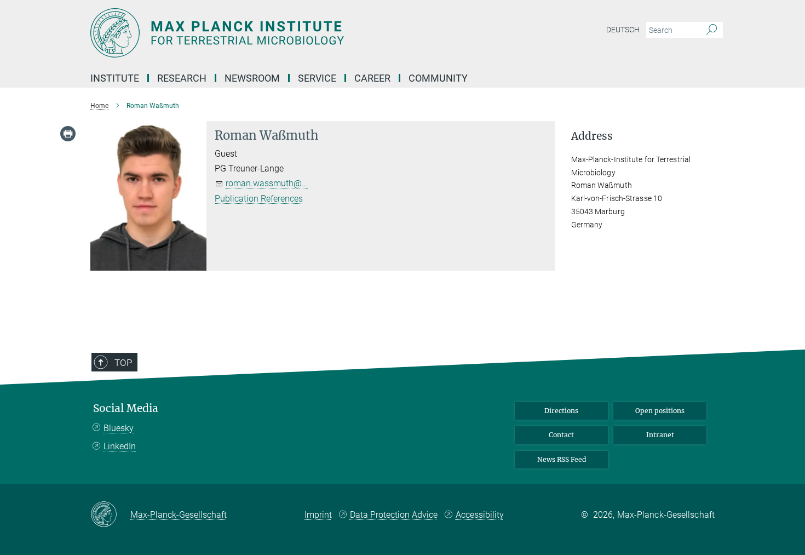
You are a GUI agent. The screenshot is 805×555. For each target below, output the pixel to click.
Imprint (318, 515)
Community (438, 78)
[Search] (711, 30)
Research (181, 78)
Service (317, 78)
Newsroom (252, 78)
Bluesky (119, 428)
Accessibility (480, 515)
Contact (561, 435)
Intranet (660, 435)
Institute (114, 78)
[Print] (68, 133)
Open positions (660, 411)
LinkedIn (120, 446)
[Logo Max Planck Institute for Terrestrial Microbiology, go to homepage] (295, 33)
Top (123, 362)
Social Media (125, 408)
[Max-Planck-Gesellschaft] (110, 515)
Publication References (259, 198)
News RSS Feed (561, 459)
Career (372, 78)
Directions (561, 411)
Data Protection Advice (394, 515)
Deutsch (623, 29)
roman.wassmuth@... (267, 183)
